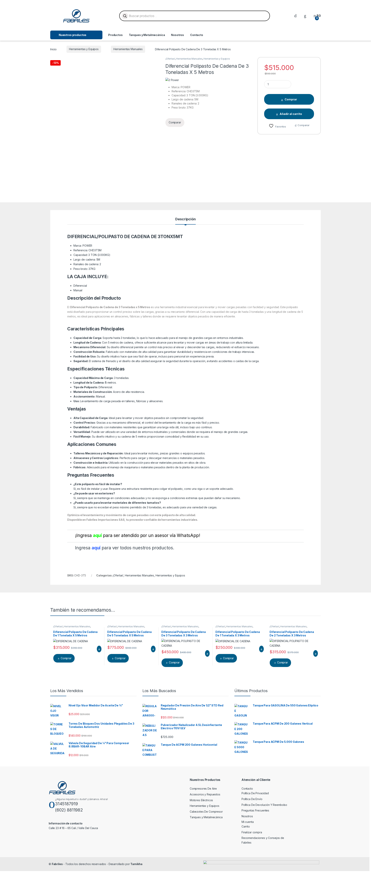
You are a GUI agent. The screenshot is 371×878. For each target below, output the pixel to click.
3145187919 (66, 803)
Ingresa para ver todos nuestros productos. (124, 548)
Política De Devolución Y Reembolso (264, 804)
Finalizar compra (252, 832)
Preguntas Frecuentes (255, 810)
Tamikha (136, 864)
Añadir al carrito (291, 113)
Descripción (185, 219)
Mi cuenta (248, 821)
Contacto (196, 35)
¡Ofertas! (170, 58)
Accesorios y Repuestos (205, 794)
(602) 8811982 (69, 809)
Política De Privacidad (255, 793)
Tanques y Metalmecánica (147, 35)
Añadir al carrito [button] (97, 649)
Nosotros (177, 35)
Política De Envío (252, 799)
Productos (115, 35)
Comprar (291, 99)
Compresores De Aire (203, 788)
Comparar (304, 125)
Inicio (53, 49)
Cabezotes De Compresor (206, 811)
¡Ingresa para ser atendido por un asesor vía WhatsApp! (137, 535)
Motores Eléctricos (201, 800)
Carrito (246, 826)
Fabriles (57, 864)
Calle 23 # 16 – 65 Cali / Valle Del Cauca (73, 828)
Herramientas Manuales (128, 49)
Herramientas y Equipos (84, 49)
